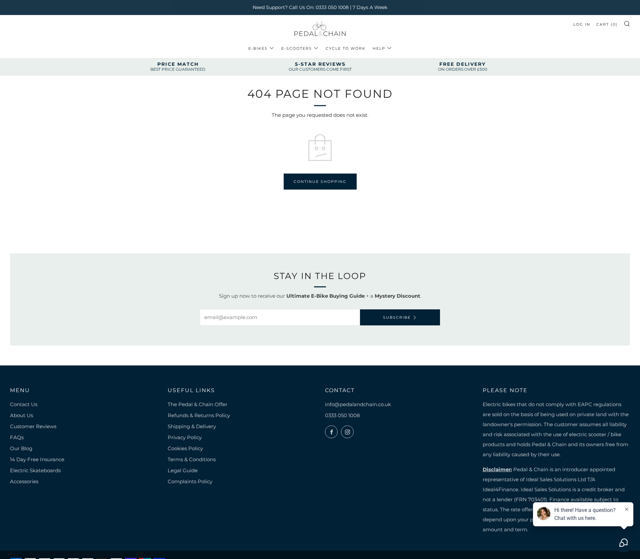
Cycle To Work (346, 48)
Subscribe (397, 317)
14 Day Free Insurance (37, 459)
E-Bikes (258, 48)
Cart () (607, 24)
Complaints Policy (190, 481)
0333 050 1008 (342, 415)
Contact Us (23, 404)
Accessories (24, 481)
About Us (21, 415)
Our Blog (21, 448)
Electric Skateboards (35, 470)
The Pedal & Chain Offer (197, 404)
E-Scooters (296, 48)
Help (379, 48)
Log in (581, 24)
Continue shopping (320, 181)
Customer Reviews (33, 426)
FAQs (17, 437)
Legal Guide (183, 470)
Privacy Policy (185, 437)
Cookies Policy (185, 448)
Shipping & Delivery (192, 426)
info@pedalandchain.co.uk (358, 404)
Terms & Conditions (192, 459)
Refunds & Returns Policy (199, 415)
